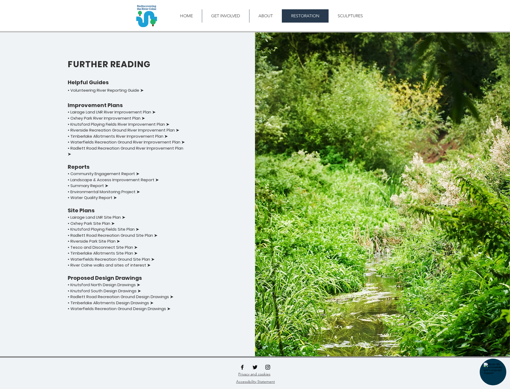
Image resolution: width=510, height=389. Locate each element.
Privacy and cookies (254, 374)
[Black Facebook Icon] (242, 367)
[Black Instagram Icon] (268, 367)
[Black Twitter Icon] (255, 367)
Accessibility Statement (255, 381)
